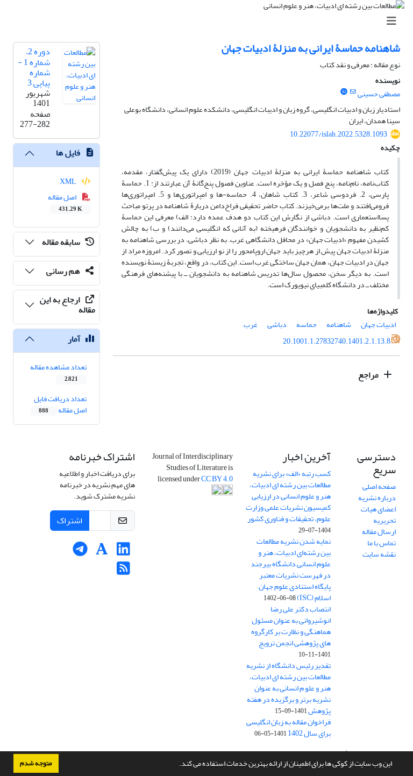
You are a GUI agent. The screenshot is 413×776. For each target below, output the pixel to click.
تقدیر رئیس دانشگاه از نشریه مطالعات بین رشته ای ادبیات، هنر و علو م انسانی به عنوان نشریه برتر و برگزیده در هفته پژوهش (288, 688)
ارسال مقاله (379, 531)
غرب (251, 324)
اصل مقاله (65, 202)
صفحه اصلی (379, 486)
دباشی (277, 324)
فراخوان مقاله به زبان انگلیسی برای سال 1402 (288, 728)
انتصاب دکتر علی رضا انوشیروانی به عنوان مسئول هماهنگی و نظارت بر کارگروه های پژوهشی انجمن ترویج (291, 626)
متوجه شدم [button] (36, 763)
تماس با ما (381, 543)
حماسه (306, 324)
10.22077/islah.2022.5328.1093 (338, 134)
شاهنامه (338, 324)
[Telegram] (80, 552)
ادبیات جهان (378, 324)
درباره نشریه (377, 497)
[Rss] (123, 571)
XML (68, 181)
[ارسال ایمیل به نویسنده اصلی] (353, 92)
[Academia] (102, 552)
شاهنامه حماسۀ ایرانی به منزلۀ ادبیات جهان (311, 48)
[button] (176, 764)
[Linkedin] (123, 552)
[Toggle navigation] (209, 21)
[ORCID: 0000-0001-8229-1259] (343, 92)
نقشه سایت (379, 554)
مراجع (369, 375)
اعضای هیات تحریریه (378, 515)
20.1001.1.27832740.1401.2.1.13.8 (336, 341)
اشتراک (69, 520)
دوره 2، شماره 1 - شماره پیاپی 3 (34, 67)
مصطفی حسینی (379, 94)
